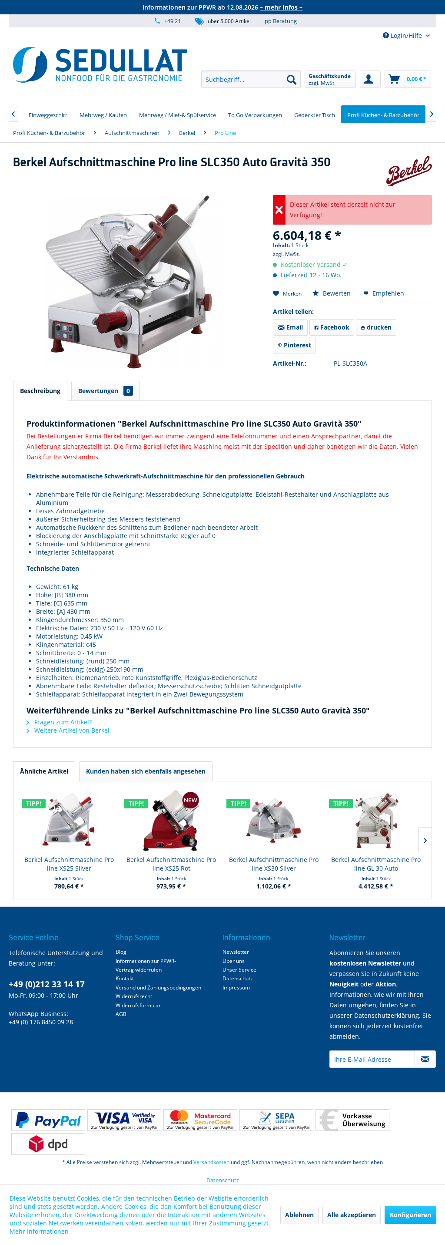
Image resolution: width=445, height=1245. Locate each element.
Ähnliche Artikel (44, 771)
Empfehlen (387, 293)
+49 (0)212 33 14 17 (47, 984)
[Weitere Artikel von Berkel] (409, 171)
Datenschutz (237, 978)
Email (294, 327)
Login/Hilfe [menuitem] (406, 35)
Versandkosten (211, 1162)
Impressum (236, 987)
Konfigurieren (410, 1215)
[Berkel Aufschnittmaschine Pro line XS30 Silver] (274, 820)
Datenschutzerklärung (386, 1015)
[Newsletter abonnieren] (425, 1059)
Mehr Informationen (39, 1231)
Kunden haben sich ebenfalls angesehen (146, 771)
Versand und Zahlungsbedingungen (158, 987)
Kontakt (125, 978)
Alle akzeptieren (351, 1215)
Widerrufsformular (138, 1005)
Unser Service (239, 969)
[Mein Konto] (370, 79)
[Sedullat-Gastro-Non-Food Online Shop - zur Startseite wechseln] (100, 65)
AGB (121, 1014)
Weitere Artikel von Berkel (71, 730)
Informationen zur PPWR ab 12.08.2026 (222, 7)
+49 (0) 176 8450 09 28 (41, 1022)
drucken (378, 327)
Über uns (233, 961)
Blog (121, 952)
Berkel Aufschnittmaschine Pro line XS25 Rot (171, 863)
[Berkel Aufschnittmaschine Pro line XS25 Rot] (172, 820)
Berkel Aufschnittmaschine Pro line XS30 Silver (274, 863)
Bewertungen (104, 391)
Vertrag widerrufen (139, 969)
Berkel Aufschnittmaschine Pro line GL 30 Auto (376, 863)
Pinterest (296, 345)
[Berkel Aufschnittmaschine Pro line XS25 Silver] (69, 820)
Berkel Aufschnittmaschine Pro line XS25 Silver (69, 863)
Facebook (334, 327)
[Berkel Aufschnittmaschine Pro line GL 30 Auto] (376, 820)
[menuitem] (251, 79)
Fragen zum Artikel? (62, 722)
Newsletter (235, 952)
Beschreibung (40, 391)
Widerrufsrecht (134, 996)
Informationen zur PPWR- (146, 961)
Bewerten (336, 293)
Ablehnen (299, 1215)
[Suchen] (291, 79)
